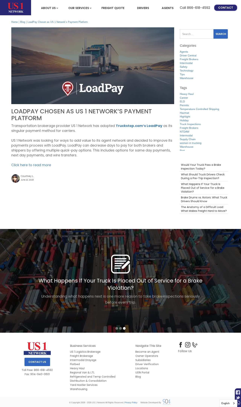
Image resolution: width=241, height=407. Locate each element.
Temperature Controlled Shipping (199, 109)
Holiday (184, 120)
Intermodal (186, 63)
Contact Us (37, 362)
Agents (168, 8)
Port (182, 150)
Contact (225, 8)
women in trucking (190, 142)
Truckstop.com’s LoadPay (139, 125)
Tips (182, 74)
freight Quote (112, 8)
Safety (183, 66)
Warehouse (186, 78)
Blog (22, 22)
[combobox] (228, 403)
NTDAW (184, 131)
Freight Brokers (189, 59)
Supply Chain (188, 139)
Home (14, 22)
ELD (182, 101)
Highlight (185, 116)
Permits (184, 105)
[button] (48, 7)
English (225, 403)
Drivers (143, 8)
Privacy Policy (130, 402)
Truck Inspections (190, 124)
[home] (15, 7)
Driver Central (188, 55)
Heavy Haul (187, 93)
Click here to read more (31, 165)
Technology (186, 70)
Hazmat (184, 112)
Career (184, 97)
